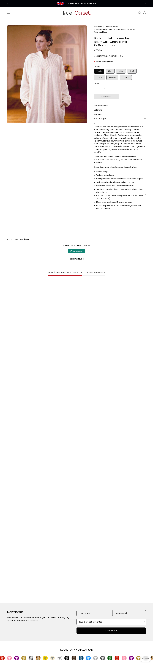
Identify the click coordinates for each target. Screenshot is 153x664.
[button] (139, 12)
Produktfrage (100, 118)
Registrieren (111, 631)
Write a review (76, 251)
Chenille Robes (111, 26)
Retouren (98, 114)
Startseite (98, 26)
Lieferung (98, 110)
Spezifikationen (101, 105)
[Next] (145, 4)
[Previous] (8, 4)
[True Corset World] (76, 12)
